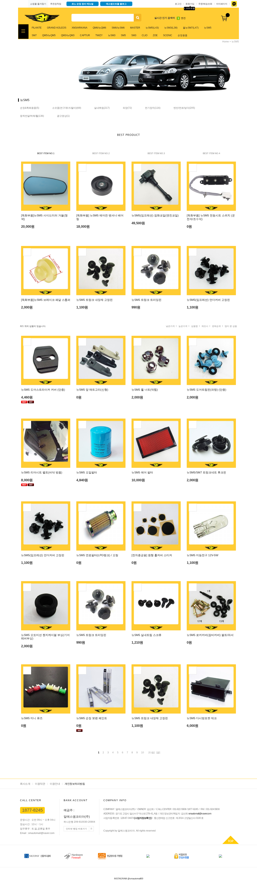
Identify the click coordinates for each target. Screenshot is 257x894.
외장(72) (127, 108)
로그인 (178, 4)
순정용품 (182, 35)
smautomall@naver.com (199, 813)
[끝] (158, 752)
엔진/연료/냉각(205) (184, 108)
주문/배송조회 (205, 4)
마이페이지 (221, 4)
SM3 (133, 35)
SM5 (123, 35)
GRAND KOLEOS (56, 27)
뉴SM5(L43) (152, 27)
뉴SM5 (207, 27)
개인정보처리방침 (75, 783)
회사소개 (25, 783)
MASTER (135, 27)
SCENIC (167, 35)
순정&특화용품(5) (29, 108)
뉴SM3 (111, 35)
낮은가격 (170, 326)
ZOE (155, 35)
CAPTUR (85, 35)
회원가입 (190, 4)
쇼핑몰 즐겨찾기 (38, 4)
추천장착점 (55, 4)
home (225, 41)
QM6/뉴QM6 (99, 27)
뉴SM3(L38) (170, 27)
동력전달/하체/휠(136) (32, 116)
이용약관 (40, 783)
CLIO (144, 35)
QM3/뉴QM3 (67, 35)
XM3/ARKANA (79, 27)
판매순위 (216, 326)
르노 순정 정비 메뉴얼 (82, 3)
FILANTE (37, 27)
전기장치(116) (152, 108)
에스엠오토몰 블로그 (116, 3)
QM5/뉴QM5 (49, 35)
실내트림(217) (102, 108)
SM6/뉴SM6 (118, 27)
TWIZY (99, 35)
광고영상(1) (63, 116)
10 (142, 752)
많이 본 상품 (231, 326)
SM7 (34, 35)
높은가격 (182, 326)
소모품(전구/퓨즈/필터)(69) (66, 108)
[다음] (152, 752)
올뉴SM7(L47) (191, 27)
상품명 (194, 326)
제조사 (205, 326)
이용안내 (55, 783)
